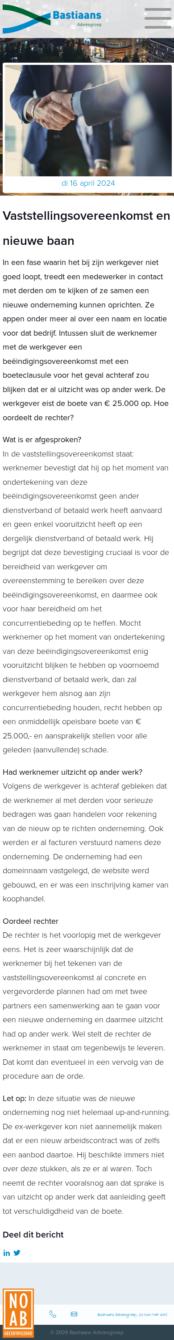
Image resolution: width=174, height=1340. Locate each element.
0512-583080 (54, 1315)
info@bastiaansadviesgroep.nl (75, 1315)
